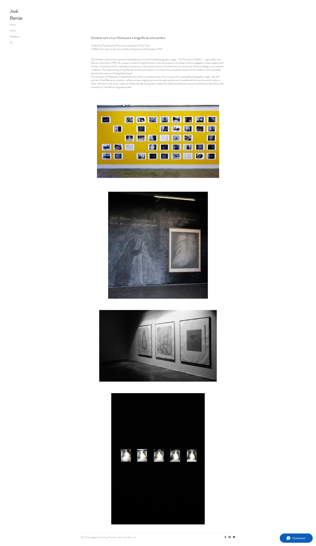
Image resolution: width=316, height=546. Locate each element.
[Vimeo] (233, 537)
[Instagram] (229, 537)
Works (13, 30)
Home (13, 24)
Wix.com (132, 537)
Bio (11, 42)
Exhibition (14, 36)
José (14, 11)
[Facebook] (225, 537)
